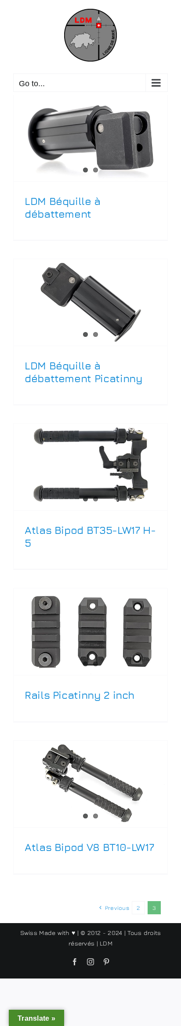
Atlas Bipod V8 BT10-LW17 (89, 847)
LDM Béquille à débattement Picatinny (83, 371)
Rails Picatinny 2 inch (79, 695)
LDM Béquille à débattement (63, 207)
